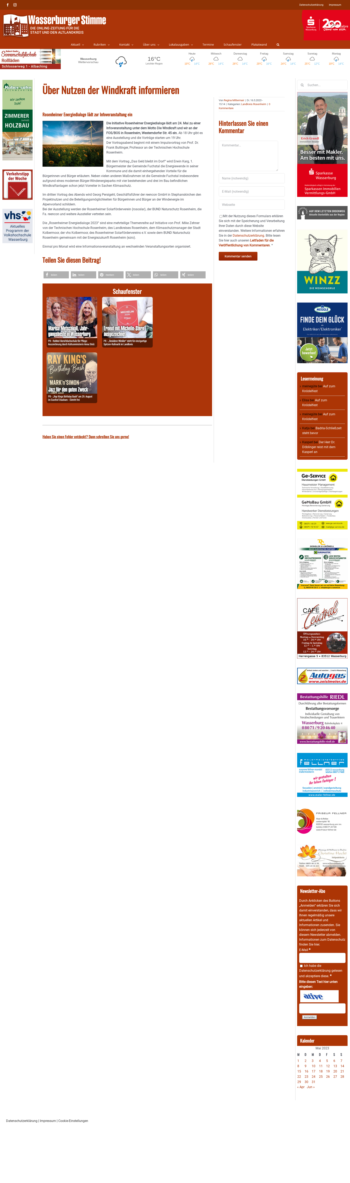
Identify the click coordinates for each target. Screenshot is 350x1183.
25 (321, 1077)
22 (299, 1077)
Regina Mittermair (234, 100)
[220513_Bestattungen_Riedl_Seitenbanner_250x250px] (322, 696)
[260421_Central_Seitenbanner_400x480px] (322, 600)
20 (335, 1071)
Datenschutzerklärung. (249, 235)
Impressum (48, 1121)
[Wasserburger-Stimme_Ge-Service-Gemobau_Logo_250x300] (322, 471)
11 (321, 1066)
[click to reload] (319, 996)
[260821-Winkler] (127, 299)
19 (328, 1071)
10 (313, 1066)
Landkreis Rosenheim (253, 104)
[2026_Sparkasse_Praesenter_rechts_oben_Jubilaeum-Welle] (326, 12)
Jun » (311, 1087)
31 (313, 1082)
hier (316, 944)
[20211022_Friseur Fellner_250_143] (322, 808)
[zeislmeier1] (322, 670)
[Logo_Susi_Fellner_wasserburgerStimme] (322, 755)
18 (321, 1071)
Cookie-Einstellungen (73, 1121)
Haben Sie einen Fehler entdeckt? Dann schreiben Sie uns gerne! (86, 436)
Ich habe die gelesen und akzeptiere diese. (320, 971)
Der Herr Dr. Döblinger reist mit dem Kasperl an (318, 447)
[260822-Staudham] (72, 355)
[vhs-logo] (17, 211)
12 (328, 1066)
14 (342, 1066)
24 (313, 1077)
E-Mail (305, 950)
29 (299, 1082)
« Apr (300, 1087)
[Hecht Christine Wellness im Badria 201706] (322, 846)
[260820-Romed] (72, 299)
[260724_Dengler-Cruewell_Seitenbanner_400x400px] (322, 541)
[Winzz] (322, 231)
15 (299, 1071)
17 (313, 1071)
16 (306, 1071)
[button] (278, 45)
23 (306, 1077)
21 (342, 1071)
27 (335, 1077)
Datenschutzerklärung (315, 971)
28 (342, 1077)
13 (335, 1066)
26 (328, 1077)
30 (306, 1082)
